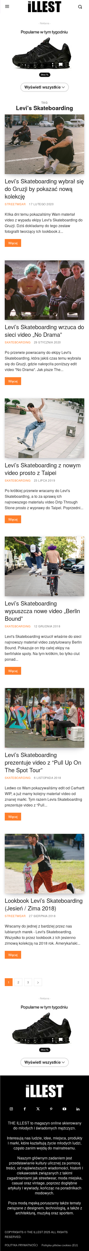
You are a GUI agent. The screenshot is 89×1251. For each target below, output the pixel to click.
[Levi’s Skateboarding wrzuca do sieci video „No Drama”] (44, 290)
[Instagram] (11, 1109)
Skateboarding (18, 342)
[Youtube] (65, 1109)
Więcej (13, 243)
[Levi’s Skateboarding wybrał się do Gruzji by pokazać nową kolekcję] (44, 144)
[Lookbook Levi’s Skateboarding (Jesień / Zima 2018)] (44, 864)
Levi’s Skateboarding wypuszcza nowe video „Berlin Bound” (42, 610)
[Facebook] (25, 1109)
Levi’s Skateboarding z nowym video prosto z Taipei (43, 469)
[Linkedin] (78, 1109)
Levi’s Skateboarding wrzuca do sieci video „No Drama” (44, 330)
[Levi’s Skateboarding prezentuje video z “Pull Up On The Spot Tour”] (44, 718)
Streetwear (15, 204)
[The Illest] (44, 6)
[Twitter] (38, 1109)
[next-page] (38, 982)
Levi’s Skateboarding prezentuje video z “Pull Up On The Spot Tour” (43, 762)
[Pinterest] (51, 1109)
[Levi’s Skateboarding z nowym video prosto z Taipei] (44, 428)
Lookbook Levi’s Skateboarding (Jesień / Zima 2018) (44, 904)
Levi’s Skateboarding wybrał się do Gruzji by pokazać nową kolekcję (44, 188)
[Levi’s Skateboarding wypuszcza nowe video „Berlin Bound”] (44, 566)
